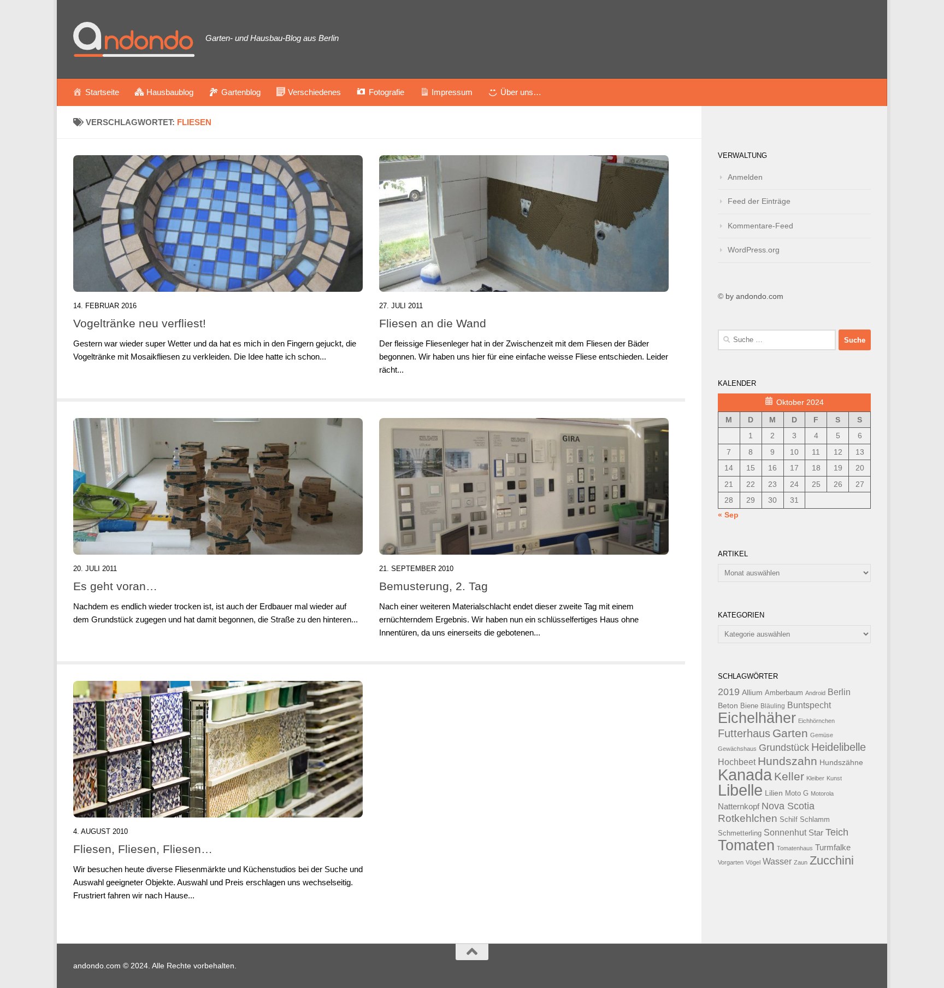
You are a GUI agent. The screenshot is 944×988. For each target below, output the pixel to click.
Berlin (839, 692)
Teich (836, 832)
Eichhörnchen (816, 721)
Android (815, 693)
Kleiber (815, 778)
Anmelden (745, 177)
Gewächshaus (737, 748)
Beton (728, 705)
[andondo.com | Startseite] (133, 39)
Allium (752, 692)
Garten (790, 733)
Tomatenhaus (795, 848)
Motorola (822, 793)
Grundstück (784, 747)
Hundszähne (841, 762)
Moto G (797, 793)
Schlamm (815, 820)
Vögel (753, 862)
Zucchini (832, 860)
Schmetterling (740, 833)
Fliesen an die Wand (432, 323)
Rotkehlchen (747, 818)
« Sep (728, 514)
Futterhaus (744, 733)
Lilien (774, 793)
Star (816, 832)
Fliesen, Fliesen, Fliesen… (143, 849)
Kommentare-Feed (760, 225)
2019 (729, 691)
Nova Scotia (788, 806)
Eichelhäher (757, 718)
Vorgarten (731, 862)
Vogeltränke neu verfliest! (139, 323)
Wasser (777, 861)
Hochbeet (737, 762)
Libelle (740, 790)
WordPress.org (754, 249)
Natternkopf (738, 806)
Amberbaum (784, 693)
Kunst (834, 778)
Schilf (789, 820)
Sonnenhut (785, 832)
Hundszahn (787, 761)
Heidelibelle (838, 747)
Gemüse (821, 735)
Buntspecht (809, 705)
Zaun (800, 862)
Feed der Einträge (759, 201)
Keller (789, 776)
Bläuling (772, 706)
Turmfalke (833, 847)
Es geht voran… (115, 586)
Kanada (745, 775)
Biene (749, 706)
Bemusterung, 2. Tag (433, 586)
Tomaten (746, 845)
